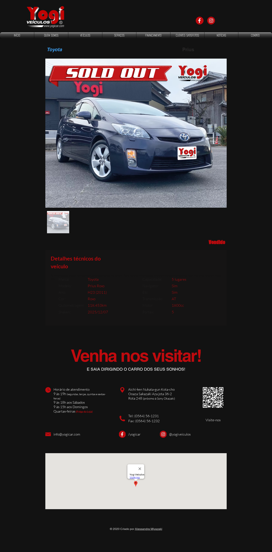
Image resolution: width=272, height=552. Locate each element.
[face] (200, 20)
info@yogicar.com (66, 434)
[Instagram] (211, 20)
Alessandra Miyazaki (148, 529)
